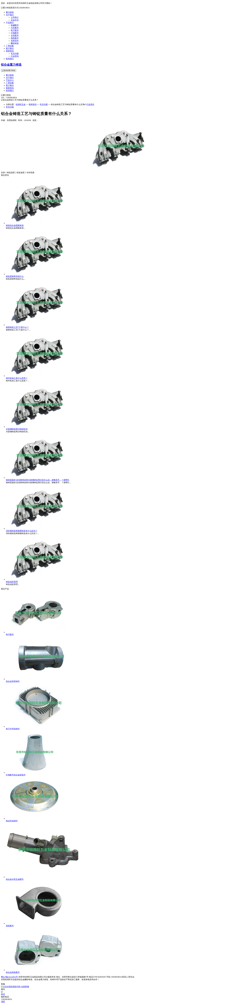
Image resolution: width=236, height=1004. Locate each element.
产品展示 (10, 23)
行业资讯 (15, 56)
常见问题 (15, 53)
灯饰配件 (15, 33)
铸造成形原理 (12, 582)
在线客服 (25, 987)
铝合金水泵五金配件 (15, 879)
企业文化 (15, 20)
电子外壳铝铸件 (13, 729)
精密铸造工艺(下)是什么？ (17, 327)
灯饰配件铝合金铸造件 (16, 775)
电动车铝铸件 (12, 821)
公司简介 (15, 17)
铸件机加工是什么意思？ (17, 378)
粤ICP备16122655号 (9, 977)
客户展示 (10, 48)
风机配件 (15, 38)
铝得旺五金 (21, 104)
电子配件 (15, 30)
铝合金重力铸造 (11, 64)
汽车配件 (15, 28)
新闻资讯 (10, 51)
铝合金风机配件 (13, 972)
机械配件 (15, 25)
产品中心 (10, 80)
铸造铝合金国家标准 (15, 225)
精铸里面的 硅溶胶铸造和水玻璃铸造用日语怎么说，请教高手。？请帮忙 (37, 480)
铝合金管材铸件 (13, 681)
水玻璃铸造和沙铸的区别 (17, 429)
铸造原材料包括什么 (15, 276)
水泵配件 (15, 35)
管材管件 (15, 41)
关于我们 (10, 15)
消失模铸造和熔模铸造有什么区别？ (21, 531)
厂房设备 (10, 46)
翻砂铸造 (15, 43)
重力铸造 (10, 12)
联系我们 (10, 59)
